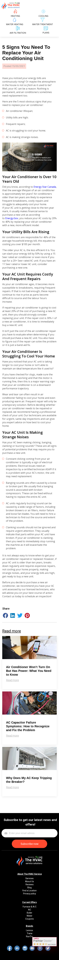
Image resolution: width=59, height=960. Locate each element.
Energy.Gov (11, 218)
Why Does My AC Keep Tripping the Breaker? (29, 779)
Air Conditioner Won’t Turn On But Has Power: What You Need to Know (28, 670)
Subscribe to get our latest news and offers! (30, 822)
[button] (5, 615)
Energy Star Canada (45, 186)
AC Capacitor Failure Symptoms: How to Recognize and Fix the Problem (27, 726)
